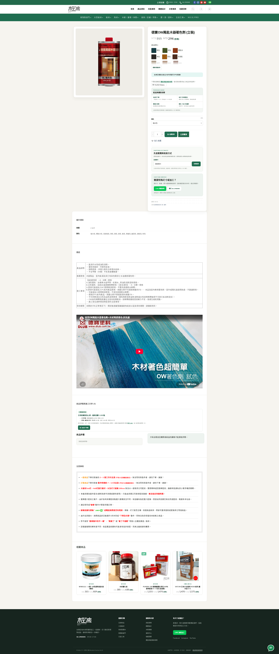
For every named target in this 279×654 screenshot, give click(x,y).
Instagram (184, 638)
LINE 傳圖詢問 (160, 188)
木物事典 (149, 629)
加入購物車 (171, 134)
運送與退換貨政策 (166, 82)
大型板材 (98, 17)
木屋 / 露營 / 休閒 (129, 17)
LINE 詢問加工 (180, 632)
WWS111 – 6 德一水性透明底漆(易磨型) (91, 587)
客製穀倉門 (85, 17)
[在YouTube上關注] (205, 2)
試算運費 (196, 163)
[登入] (201, 9)
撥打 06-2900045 (174, 188)
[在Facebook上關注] (194, 2)
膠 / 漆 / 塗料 (166, 17)
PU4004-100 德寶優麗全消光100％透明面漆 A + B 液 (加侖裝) (155, 587)
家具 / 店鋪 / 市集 (148, 17)
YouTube (193, 638)
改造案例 (149, 623)
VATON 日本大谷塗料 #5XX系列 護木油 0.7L (187, 587)
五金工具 (180, 17)
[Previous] (76, 574)
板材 (108, 17)
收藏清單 (149, 636)
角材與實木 (122, 629)
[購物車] (209, 9)
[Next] (202, 574)
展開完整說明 (156, 67)
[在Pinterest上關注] (201, 2)
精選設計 (149, 626)
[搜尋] (193, 9)
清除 (202, 118)
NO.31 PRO (193, 17)
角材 (116, 17)
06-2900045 (81, 637)
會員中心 (149, 633)
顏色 (152, 119)
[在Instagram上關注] (198, 2)
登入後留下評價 (84, 427)
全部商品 (121, 623)
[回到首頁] (84, 622)
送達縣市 (156, 159)
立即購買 (183, 134)
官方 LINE (130, 423)
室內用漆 (156, 204)
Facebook (176, 638)
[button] (156, 140)
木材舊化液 (124, 587)
